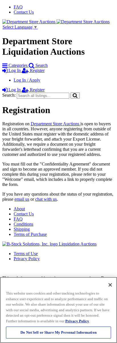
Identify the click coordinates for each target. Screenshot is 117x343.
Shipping (22, 229)
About (19, 208)
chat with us (46, 199)
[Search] (75, 95)
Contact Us (24, 12)
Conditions (23, 224)
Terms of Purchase (30, 234)
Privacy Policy (27, 258)
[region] (58, 310)
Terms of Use (26, 253)
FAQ (18, 7)
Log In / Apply (27, 80)
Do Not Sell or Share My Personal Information (58, 332)
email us (21, 199)
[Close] (110, 285)
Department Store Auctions (55, 123)
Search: (9, 95)
